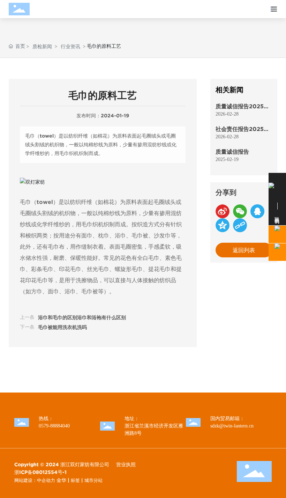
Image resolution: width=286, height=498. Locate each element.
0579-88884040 (54, 426)
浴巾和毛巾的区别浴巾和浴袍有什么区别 (82, 317)
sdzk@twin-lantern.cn (232, 426)
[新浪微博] (222, 211)
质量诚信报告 (232, 151)
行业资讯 (70, 46)
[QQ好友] (257, 211)
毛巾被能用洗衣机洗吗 (62, 327)
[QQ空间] (222, 225)
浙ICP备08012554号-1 (40, 472)
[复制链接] (240, 225)
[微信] (240, 211)
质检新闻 (42, 46)
